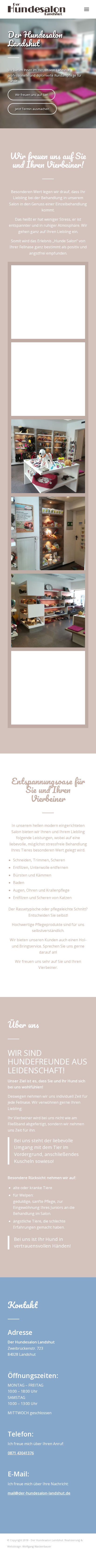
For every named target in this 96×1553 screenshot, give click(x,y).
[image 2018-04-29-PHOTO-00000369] (50, 535)
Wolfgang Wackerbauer (36, 1546)
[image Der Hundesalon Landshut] (50, 303)
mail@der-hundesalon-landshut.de (39, 1493)
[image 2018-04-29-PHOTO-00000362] (50, 612)
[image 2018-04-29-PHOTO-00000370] (50, 457)
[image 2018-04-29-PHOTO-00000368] (50, 689)
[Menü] (86, 9)
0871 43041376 (21, 1453)
